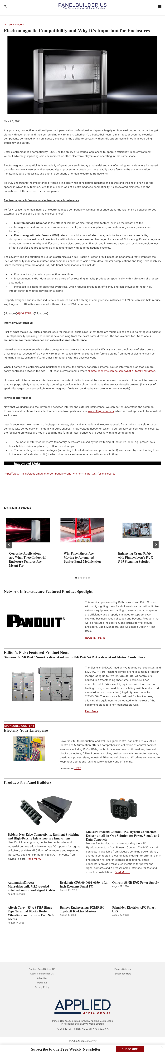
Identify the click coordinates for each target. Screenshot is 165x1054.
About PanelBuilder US (42, 973)
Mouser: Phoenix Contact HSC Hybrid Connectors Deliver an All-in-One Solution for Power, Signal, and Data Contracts (122, 835)
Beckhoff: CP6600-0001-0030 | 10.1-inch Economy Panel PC (84, 884)
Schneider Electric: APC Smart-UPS (134, 909)
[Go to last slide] (9, 544)
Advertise (42, 978)
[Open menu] (160, 6)
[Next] (156, 544)
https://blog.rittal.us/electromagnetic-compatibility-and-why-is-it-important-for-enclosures (59, 473)
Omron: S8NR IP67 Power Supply (135, 882)
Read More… (34, 858)
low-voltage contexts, (101, 411)
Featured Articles (14, 25)
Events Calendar (123, 969)
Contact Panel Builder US (42, 969)
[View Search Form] (5, 6)
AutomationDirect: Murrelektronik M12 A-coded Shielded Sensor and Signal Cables (31, 886)
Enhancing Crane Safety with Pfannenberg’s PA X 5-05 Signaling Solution (135, 557)
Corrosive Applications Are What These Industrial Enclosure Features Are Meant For (27, 559)
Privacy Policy (42, 987)
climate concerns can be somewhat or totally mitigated (121, 370)
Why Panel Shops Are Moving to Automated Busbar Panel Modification (82, 557)
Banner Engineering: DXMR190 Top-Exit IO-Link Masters (82, 909)
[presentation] (28, 530)
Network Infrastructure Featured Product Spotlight (48, 591)
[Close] (162, 1047)
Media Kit (42, 982)
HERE (77, 768)
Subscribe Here (123, 973)
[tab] (76, 578)
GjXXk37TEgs (25, 313)
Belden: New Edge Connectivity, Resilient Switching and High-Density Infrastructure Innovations (43, 836)
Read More (91, 711)
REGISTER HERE (95, 637)
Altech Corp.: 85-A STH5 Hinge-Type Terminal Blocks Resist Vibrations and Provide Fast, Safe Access (31, 913)
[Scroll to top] (159, 1045)
